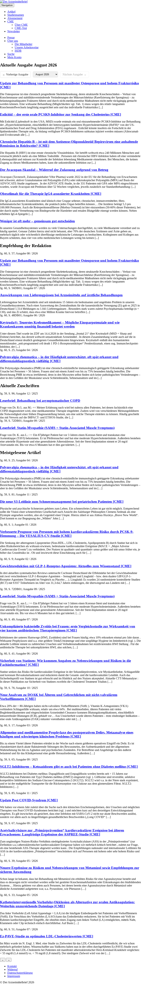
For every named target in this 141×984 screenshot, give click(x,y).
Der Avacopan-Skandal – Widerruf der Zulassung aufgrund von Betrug (54, 170)
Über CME (21, 24)
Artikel (11, 11)
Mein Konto (14, 57)
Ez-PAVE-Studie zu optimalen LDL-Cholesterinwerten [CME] (46, 936)
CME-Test (21, 28)
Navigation (7, 5)
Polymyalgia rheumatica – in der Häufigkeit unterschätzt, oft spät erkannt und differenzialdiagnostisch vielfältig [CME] (59, 359)
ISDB (18, 50)
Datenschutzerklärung (20, 972)
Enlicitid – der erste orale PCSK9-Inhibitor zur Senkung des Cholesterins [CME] (60, 114)
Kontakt (12, 966)
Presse (11, 37)
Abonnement (14, 18)
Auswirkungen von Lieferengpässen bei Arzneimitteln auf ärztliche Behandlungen (61, 295)
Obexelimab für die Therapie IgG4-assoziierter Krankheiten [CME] (50, 194)
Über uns (12, 40)
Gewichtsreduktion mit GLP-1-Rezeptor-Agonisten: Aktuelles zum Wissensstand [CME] (65, 566)
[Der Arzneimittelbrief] (14, 1)
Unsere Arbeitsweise (27, 47)
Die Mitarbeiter (23, 44)
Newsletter (13, 31)
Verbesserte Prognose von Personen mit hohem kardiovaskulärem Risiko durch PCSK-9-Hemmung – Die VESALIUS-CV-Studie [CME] (66, 534)
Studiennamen (15, 14)
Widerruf (12, 969)
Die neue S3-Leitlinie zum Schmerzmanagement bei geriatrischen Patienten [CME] (61, 502)
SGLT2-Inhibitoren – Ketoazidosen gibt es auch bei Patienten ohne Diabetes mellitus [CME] (69, 766)
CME (10, 21)
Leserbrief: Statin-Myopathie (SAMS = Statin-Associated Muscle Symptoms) (57, 428)
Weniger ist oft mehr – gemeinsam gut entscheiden (37, 221)
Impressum (13, 976)
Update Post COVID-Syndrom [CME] (29, 800)
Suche (11, 54)
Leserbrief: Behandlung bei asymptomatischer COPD (40, 401)
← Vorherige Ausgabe (15, 74)
